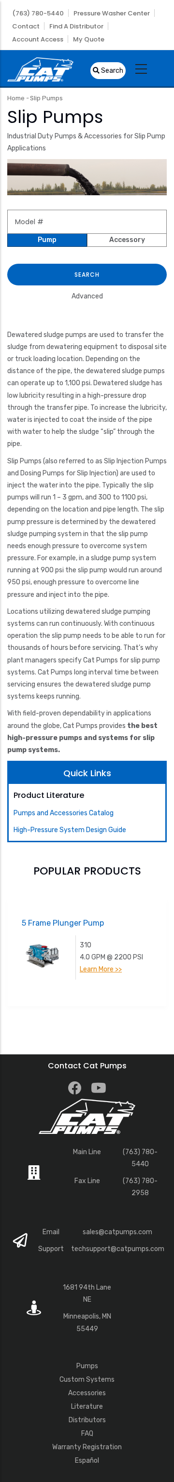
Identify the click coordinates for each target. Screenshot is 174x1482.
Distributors (87, 1420)
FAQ (87, 1433)
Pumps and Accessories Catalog (64, 813)
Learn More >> (101, 969)
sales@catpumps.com (117, 1232)
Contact (26, 26)
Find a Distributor (76, 26)
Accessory (127, 240)
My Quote (88, 39)
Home (16, 98)
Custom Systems (87, 1379)
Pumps (87, 1366)
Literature (87, 1406)
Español (87, 1460)
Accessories (87, 1393)
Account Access (37, 39)
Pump (47, 240)
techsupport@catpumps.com (117, 1249)
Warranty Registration (87, 1447)
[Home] (40, 68)
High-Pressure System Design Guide (70, 830)
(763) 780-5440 (38, 13)
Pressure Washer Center (111, 13)
